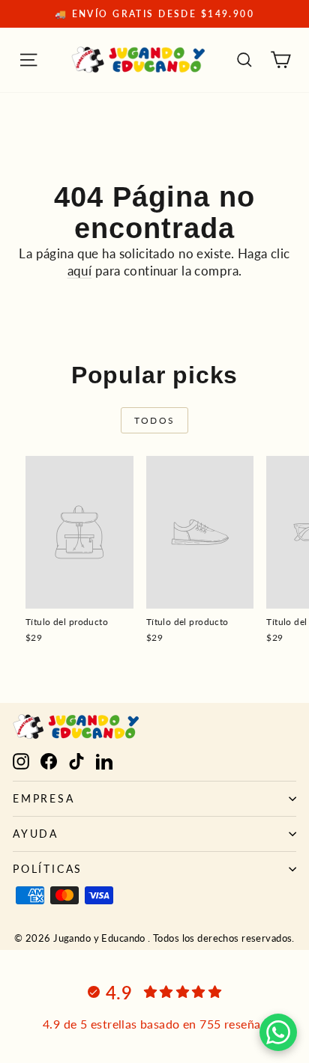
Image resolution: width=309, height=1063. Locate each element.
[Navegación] (28, 60)
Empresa (44, 798)
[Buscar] (244, 60)
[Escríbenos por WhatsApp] (278, 1032)
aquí (80, 270)
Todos (155, 420)
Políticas (47, 868)
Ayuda (35, 833)
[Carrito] (280, 60)
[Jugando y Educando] (138, 59)
